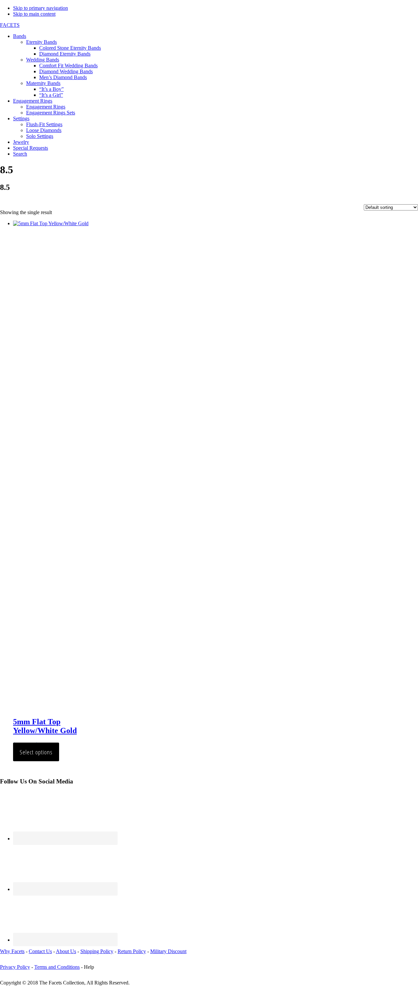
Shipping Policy (96, 951)
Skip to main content (34, 14)
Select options (36, 751)
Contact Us (40, 951)
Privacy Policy (15, 967)
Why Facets (12, 951)
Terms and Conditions (57, 967)
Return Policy (132, 951)
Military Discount (168, 951)
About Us (66, 951)
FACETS (10, 25)
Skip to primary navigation (40, 8)
